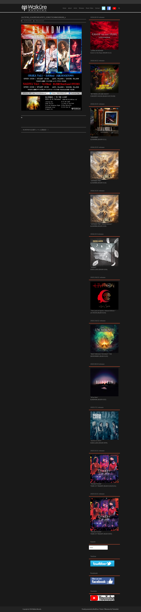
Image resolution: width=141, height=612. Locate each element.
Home (64, 8)
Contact (97, 8)
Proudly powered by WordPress (90, 609)
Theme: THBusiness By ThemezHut (108, 609)
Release (81, 8)
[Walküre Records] (34, 8)
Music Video (89, 8)
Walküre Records (36, 609)
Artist (75, 8)
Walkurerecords (40, 21)
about (70, 8)
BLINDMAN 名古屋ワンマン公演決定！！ (35, 130)
